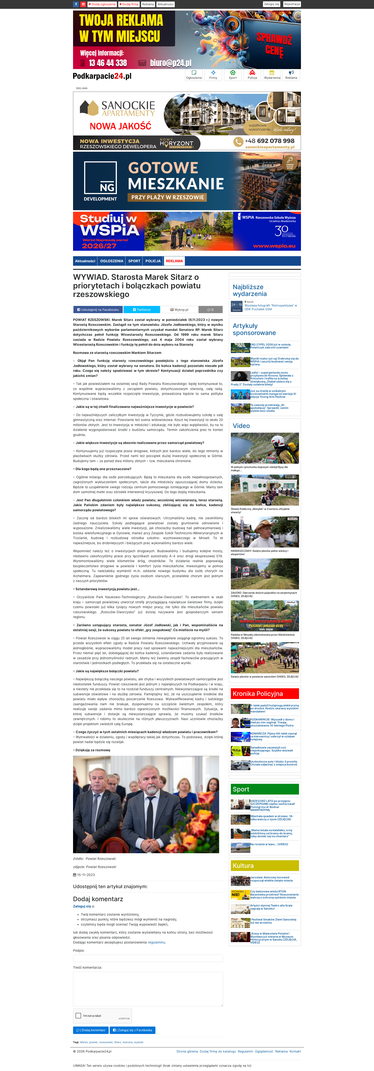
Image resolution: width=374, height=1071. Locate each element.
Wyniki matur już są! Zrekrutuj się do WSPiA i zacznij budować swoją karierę (274, 361)
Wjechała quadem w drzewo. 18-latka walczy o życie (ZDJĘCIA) (272, 817)
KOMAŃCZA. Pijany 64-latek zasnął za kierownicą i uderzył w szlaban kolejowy (273, 736)
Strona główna (187, 1051)
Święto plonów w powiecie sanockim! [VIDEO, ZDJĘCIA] (264, 676)
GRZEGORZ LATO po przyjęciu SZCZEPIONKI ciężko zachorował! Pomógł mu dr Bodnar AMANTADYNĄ (272, 805)
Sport (233, 78)
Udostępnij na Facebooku (99, 310)
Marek (84, 1042)
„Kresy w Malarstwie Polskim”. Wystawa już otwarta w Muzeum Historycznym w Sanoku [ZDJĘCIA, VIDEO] (273, 938)
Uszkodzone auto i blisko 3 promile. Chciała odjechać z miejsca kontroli (274, 763)
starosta (127, 1042)
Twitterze (143, 310)
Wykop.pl (181, 310)
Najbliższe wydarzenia (250, 290)
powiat (93, 1042)
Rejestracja (292, 4)
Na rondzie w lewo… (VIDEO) (269, 844)
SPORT (134, 261)
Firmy (213, 78)
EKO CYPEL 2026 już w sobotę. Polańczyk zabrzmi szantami (270, 346)
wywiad (138, 1042)
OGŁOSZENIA (111, 261)
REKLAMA (174, 261)
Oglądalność (264, 1051)
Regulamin (245, 1051)
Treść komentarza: (87, 967)
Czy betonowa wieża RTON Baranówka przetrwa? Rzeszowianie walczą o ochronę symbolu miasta (274, 894)
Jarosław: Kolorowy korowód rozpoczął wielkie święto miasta (271, 879)
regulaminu (156, 942)
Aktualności (166, 4)
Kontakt (295, 1051)
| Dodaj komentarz (92, 1030)
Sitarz (117, 1042)
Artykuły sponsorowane (254, 329)
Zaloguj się (271, 4)
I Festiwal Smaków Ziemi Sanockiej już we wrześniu (273, 921)
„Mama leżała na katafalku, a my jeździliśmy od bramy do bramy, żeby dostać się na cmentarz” (271, 833)
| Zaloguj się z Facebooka (134, 1030)
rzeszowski (106, 1042)
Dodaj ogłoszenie (103, 4)
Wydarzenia (272, 78)
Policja (252, 78)
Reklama (148, 4)
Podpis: (79, 950)
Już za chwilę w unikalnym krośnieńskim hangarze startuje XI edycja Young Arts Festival (273, 394)
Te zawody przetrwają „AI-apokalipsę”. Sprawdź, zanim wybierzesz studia (269, 408)
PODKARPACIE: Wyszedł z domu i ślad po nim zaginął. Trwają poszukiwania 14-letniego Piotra (272, 722)
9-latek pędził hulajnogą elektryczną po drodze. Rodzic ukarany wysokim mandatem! (274, 708)
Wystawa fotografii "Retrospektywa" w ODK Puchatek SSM (271, 305)
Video (241, 426)
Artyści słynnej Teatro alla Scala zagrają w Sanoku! (271, 907)
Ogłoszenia (194, 78)
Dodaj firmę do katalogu (218, 1051)
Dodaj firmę (130, 4)
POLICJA (153, 261)
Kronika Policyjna (258, 693)
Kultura (243, 865)
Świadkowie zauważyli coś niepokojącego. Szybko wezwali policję (271, 750)
